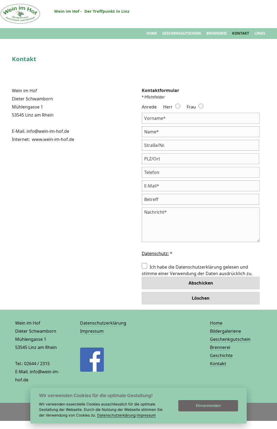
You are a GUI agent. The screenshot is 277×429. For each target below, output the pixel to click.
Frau (191, 107)
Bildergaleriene (225, 331)
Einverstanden (208, 405)
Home (151, 33)
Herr (168, 107)
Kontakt (240, 33)
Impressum (92, 331)
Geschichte (221, 355)
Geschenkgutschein (181, 33)
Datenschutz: (155, 253)
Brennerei (216, 33)
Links (260, 33)
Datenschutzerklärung (103, 323)
